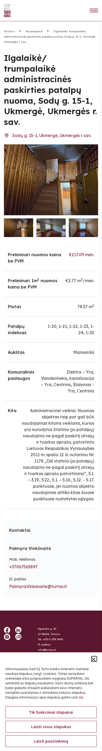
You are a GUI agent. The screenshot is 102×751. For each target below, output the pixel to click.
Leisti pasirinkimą (51, 741)
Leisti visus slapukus (51, 726)
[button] (94, 658)
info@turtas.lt (47, 650)
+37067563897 (23, 566)
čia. (81, 697)
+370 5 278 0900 (53, 639)
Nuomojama (34, 31)
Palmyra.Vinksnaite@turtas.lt (38, 586)
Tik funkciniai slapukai (51, 712)
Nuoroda (94, 10)
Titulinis (9, 31)
